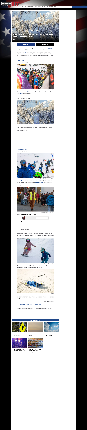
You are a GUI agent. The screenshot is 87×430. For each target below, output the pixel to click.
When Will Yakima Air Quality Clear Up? (34, 334)
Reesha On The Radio (18, 38)
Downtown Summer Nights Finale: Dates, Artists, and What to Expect (19, 350)
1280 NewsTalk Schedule (29, 6)
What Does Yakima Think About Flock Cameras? (19, 334)
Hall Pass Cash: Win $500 (39, 8)
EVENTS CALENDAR (74, 8)
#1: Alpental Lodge (20, 60)
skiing (42, 308)
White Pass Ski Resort (21, 227)
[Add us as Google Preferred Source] (63, 7)
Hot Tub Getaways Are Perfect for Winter (28, 214)
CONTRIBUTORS (37, 6)
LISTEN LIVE (43, 6)
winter (37, 308)
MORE (55, 6)
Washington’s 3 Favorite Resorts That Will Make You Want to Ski (32, 304)
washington (31, 308)
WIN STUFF (51, 6)
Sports (22, 308)
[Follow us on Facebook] (65, 7)
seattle (25, 308)
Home (22, 6)
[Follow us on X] (68, 7)
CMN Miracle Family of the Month (57, 8)
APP (47, 6)
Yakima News (13, 8)
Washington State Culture (28, 8)
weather (27, 308)
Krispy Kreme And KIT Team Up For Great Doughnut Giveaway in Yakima (35, 350)
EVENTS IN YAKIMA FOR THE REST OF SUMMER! (51, 334)
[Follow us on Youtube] (70, 7)
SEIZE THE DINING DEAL (47, 8)
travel (34, 308)
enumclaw (50, 308)
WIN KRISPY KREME (67, 8)
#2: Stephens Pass (20, 95)
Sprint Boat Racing (20, 8)
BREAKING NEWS (7, 8)
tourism (39, 308)
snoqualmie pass (46, 308)
